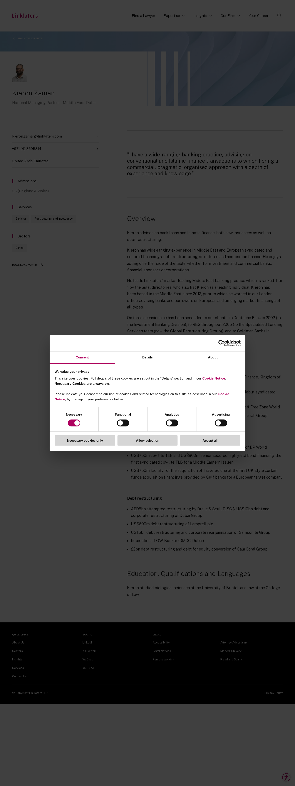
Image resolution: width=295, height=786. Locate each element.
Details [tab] (147, 357)
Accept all (210, 440)
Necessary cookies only (85, 440)
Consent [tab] (82, 357)
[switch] (123, 423)
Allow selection (147, 440)
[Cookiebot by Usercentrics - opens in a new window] (222, 343)
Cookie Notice (213, 378)
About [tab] (213, 357)
